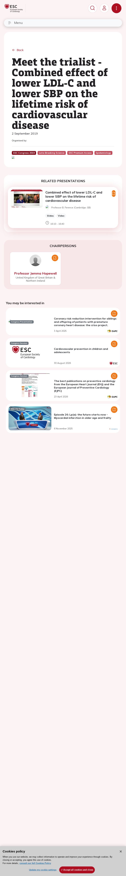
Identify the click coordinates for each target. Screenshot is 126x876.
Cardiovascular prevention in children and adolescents (81, 350)
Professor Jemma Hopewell (35, 273)
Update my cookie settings (42, 870)
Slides (50, 215)
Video (61, 215)
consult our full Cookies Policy (35, 863)
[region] (63, 861)
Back (20, 50)
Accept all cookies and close (78, 870)
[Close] (120, 851)
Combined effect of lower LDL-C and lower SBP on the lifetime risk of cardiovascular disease (73, 196)
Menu (18, 23)
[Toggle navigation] (116, 8)
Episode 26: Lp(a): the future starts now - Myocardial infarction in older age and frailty (82, 416)
